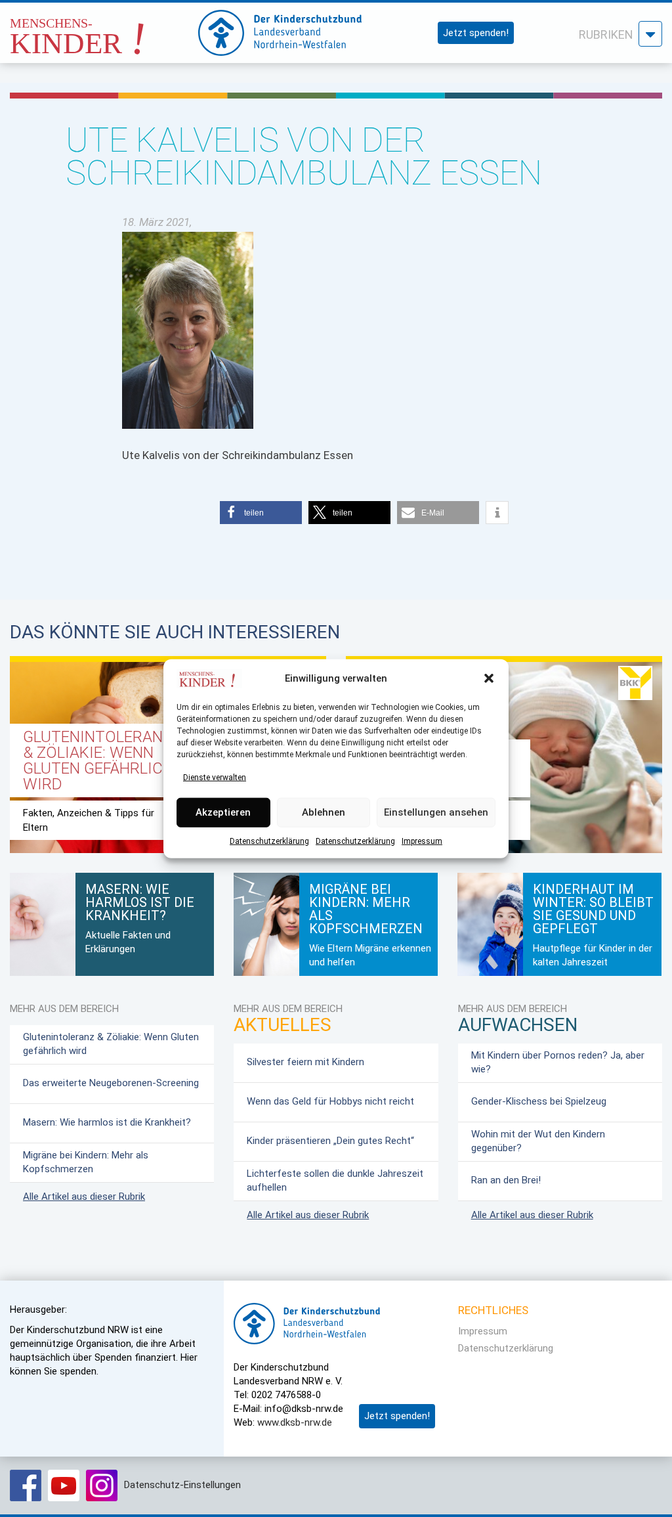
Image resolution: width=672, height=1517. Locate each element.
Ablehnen (323, 812)
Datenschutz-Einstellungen (182, 1485)
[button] (488, 678)
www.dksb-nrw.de (294, 1422)
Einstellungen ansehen (436, 812)
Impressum (422, 840)
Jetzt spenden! (476, 33)
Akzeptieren (223, 812)
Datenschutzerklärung (269, 840)
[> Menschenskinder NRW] (98, 29)
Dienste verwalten (214, 776)
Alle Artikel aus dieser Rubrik (84, 1196)
